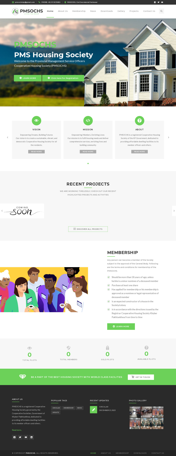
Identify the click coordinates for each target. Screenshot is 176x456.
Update (56, 412)
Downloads (140, 453)
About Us (106, 453)
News (79, 408)
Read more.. (17, 430)
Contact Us (158, 453)
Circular (56, 408)
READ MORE (36, 152)
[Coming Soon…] (22, 218)
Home (93, 453)
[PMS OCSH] (27, 11)
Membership (69, 408)
